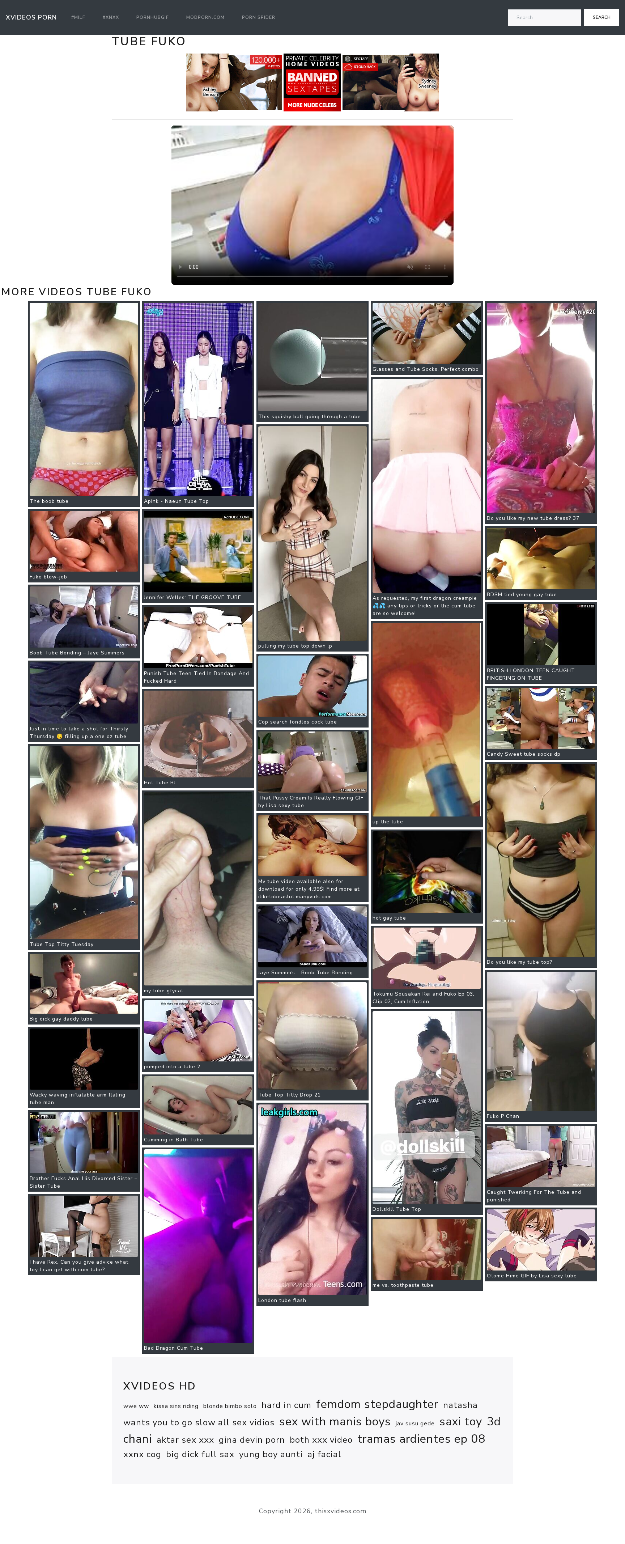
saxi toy (460, 1421)
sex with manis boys (335, 1421)
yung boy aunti (271, 1454)
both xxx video (321, 1440)
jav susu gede (415, 1424)
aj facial (324, 1454)
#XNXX (111, 17)
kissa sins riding (176, 1406)
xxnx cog (142, 1454)
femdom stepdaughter (377, 1404)
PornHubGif (152, 17)
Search (602, 17)
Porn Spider (258, 17)
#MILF (78, 17)
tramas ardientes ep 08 (421, 1439)
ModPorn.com (205, 17)
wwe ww (136, 1406)
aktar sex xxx (185, 1440)
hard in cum (286, 1405)
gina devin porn (252, 1440)
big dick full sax (200, 1454)
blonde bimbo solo (230, 1406)
